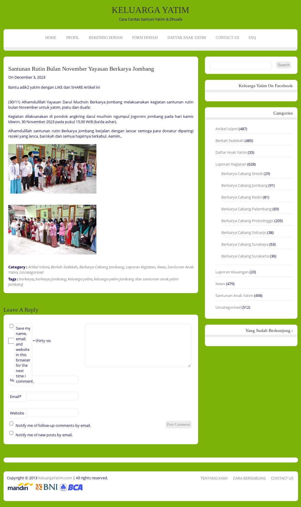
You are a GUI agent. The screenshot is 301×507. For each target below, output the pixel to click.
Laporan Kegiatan (140, 267)
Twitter (5, 75)
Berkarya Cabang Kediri (241, 197)
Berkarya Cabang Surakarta (245, 256)
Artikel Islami (38, 267)
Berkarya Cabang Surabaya (244, 244)
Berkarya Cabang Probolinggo (247, 220)
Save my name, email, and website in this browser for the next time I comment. (24, 355)
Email (15, 396)
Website (17, 413)
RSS (5, 84)
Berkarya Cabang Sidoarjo (243, 232)
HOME (50, 37)
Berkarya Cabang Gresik (242, 173)
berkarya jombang (51, 279)
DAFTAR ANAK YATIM (187, 37)
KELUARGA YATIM (150, 10)
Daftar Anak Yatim (231, 152)
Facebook (5, 66)
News (161, 267)
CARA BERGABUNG (249, 478)
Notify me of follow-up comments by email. (53, 425)
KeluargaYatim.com (54, 477)
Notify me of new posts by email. (44, 434)
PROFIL (72, 37)
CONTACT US (227, 37)
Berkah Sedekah (64, 267)
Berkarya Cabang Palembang (246, 209)
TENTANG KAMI (214, 478)
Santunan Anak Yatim (234, 295)
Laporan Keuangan (232, 272)
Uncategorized (31, 272)
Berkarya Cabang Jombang (101, 267)
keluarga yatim (80, 279)
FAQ (252, 37)
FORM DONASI (145, 37)
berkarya (26, 279)
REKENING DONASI (106, 37)
